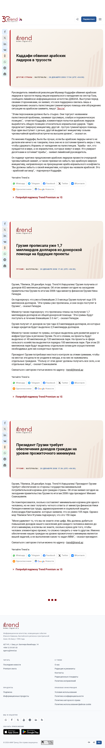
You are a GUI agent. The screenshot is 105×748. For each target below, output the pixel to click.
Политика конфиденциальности (69, 696)
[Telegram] (29, 719)
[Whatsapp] (5, 719)
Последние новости (12, 665)
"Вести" (61, 108)
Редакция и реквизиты (65, 669)
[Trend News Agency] (11, 625)
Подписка (7, 692)
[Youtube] (23, 719)
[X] (17, 719)
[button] (4, 31)
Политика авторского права (67, 700)
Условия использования (66, 692)
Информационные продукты (16, 696)
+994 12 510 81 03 (10, 648)
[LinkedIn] (35, 719)
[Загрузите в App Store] (11, 732)
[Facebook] (11, 719)
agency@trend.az (10, 651)
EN (89, 742)
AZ (94, 742)
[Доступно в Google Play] (30, 732)
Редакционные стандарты (66, 677)
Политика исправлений (65, 681)
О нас (57, 665)
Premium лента (10, 669)
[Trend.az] (12, 19)
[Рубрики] (100, 19)
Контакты (59, 673)
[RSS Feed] (41, 719)
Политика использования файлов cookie (73, 704)
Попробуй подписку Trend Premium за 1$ (38, 197)
